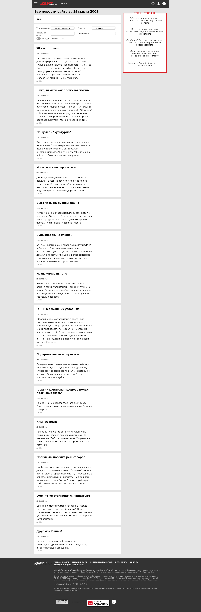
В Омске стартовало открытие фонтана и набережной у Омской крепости (145, 20)
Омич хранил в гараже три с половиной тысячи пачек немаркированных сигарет (144, 53)
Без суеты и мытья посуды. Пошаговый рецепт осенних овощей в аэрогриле (145, 31)
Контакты (134, 562)
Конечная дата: (84, 33)
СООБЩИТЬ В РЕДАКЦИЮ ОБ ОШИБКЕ (69, 565)
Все (39, 19)
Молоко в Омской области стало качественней (144, 64)
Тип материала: (43, 28)
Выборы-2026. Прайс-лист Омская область (108, 562)
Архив (39, 81)
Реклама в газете (79, 562)
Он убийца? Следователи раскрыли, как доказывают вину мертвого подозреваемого (144, 42)
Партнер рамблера (77, 602)
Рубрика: (81, 28)
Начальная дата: (41, 34)
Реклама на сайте (61, 562)
